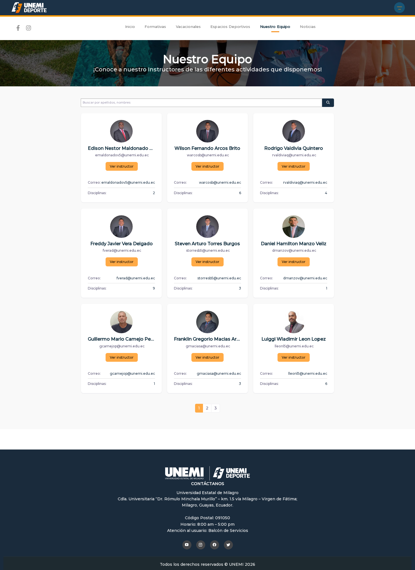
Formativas (155, 26)
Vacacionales (188, 26)
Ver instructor (122, 166)
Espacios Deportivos (230, 26)
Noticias (308, 26)
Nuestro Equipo (275, 26)
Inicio (130, 26)
